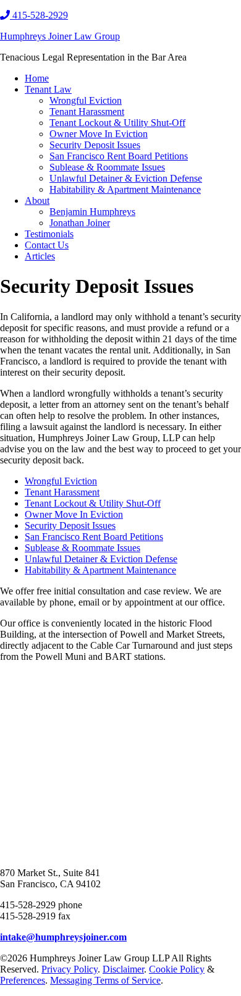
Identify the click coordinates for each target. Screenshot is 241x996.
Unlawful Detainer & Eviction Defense (101, 559)
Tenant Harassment (62, 492)
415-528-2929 (39, 15)
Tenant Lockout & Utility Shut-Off (93, 503)
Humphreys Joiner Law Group (60, 36)
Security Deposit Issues (70, 525)
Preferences (22, 980)
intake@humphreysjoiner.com (63, 937)
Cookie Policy (177, 969)
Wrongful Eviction (61, 481)
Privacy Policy (69, 969)
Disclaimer (123, 969)
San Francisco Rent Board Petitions (94, 536)
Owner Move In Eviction (74, 514)
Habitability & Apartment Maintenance (100, 570)
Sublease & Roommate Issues (82, 547)
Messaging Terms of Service (105, 980)
